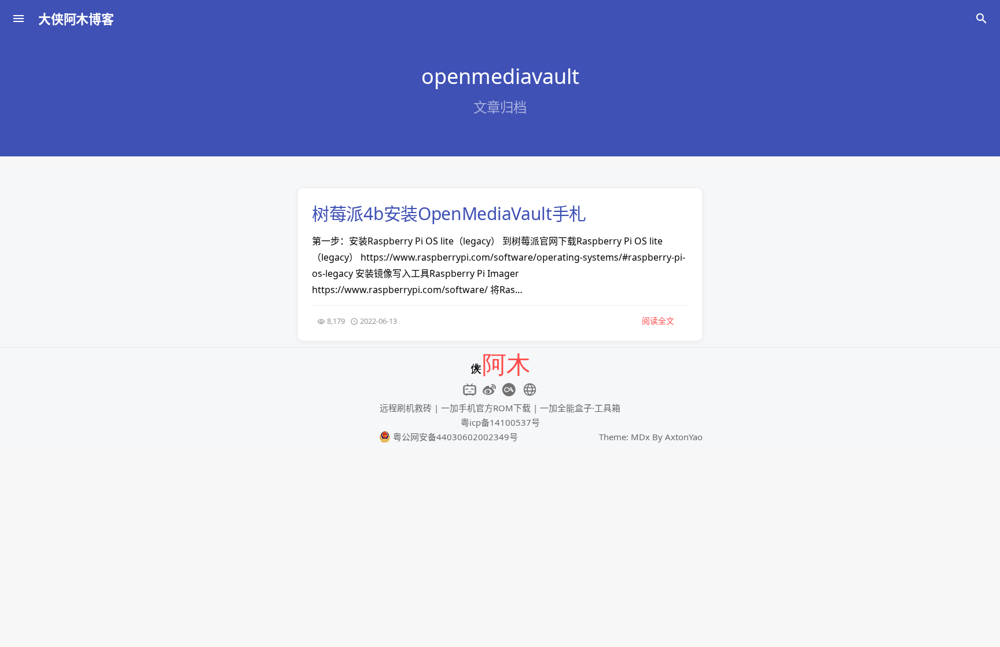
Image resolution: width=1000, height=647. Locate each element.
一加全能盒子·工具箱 (580, 408)
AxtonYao (684, 437)
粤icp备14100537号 (500, 422)
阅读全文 (658, 320)
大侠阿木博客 (76, 18)
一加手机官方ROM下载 (486, 408)
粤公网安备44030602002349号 (454, 437)
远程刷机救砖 (406, 408)
